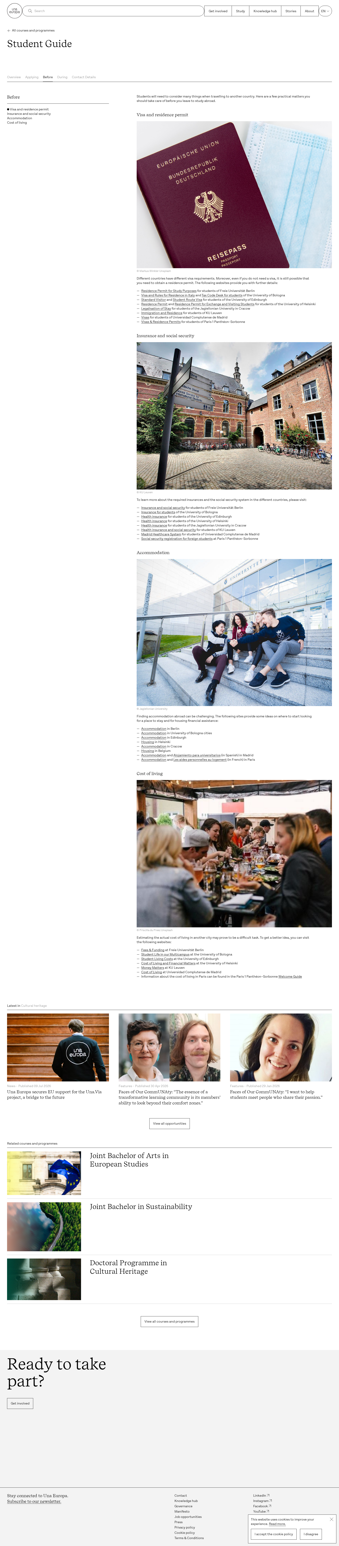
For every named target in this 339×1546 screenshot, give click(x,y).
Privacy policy (184, 1527)
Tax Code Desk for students (222, 295)
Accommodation (19, 118)
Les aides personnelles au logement (200, 760)
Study (240, 11)
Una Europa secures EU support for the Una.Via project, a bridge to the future (54, 1094)
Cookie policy (184, 1533)
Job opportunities (188, 1517)
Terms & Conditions (189, 1538)
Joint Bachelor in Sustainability (141, 1206)
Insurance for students (158, 512)
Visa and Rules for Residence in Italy (168, 295)
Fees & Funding (152, 950)
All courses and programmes (33, 30)
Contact (180, 1495)
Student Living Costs (157, 959)
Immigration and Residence (161, 313)
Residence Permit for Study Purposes (169, 291)
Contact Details (84, 77)
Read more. (277, 1524)
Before (48, 77)
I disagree (311, 1534)
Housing (147, 742)
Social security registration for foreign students (177, 539)
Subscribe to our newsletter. (34, 1501)
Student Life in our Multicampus (165, 954)
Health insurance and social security (168, 530)
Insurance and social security (29, 114)
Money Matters (152, 968)
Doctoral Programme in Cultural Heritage (128, 1267)
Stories (291, 11)
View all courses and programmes (169, 1321)
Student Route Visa (187, 300)
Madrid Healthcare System (161, 534)
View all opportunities (169, 1123)
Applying (31, 77)
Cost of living (17, 122)
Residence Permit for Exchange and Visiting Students (214, 304)
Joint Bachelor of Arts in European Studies (129, 1159)
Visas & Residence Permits (161, 322)
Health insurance (154, 516)
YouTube (259, 1511)
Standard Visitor (153, 300)
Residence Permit (154, 304)
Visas (145, 317)
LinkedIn (259, 1495)
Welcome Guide (290, 976)
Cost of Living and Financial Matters (168, 963)
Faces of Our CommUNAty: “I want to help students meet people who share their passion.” (276, 1094)
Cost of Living (151, 972)
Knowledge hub (265, 11)
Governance (183, 1506)
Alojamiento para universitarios (197, 755)
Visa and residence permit (29, 109)
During (62, 77)
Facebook (260, 1506)
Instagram (261, 1501)
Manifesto (182, 1511)
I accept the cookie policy (274, 1534)
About (309, 11)
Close (332, 1519)
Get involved (218, 11)
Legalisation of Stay (156, 308)
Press (178, 1522)
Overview (14, 77)
